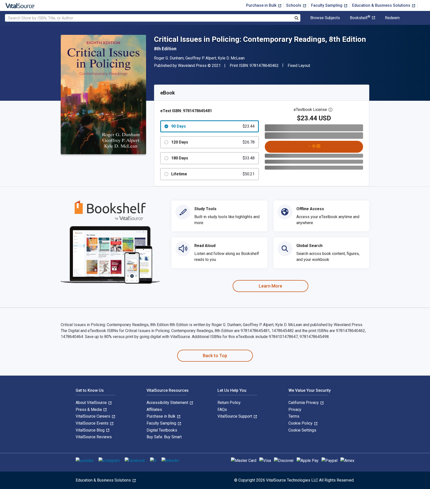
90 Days (213, 126)
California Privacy (304, 402)
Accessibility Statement (168, 402)
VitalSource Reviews (94, 437)
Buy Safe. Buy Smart (164, 437)
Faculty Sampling (327, 5)
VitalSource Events (92, 423)
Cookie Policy (301, 423)
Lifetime (213, 174)
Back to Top (215, 355)
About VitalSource (92, 402)
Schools (294, 5)
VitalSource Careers (93, 416)
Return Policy (229, 402)
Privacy (294, 409)
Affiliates (154, 409)
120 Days (213, 142)
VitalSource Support (235, 416)
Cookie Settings (302, 430)
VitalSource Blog (91, 430)
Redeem (392, 18)
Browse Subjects (325, 18)
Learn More (270, 286)
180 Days (213, 158)
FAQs (222, 409)
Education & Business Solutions (381, 5)
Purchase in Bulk (261, 5)
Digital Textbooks (162, 430)
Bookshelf (360, 18)
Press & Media (89, 409)
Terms (293, 416)
